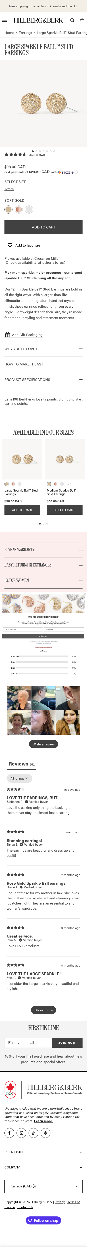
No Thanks (43, 651)
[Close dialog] (85, 594)
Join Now (43, 636)
